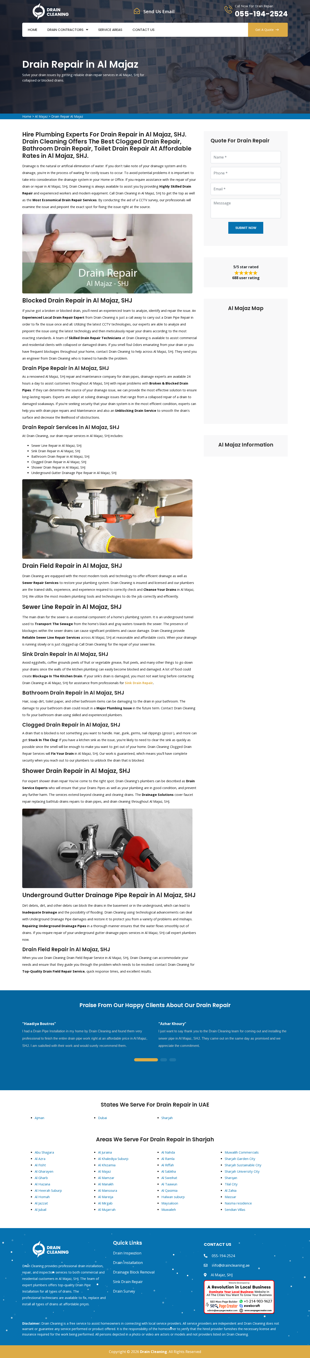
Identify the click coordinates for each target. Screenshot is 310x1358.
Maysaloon (169, 1203)
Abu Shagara (44, 1152)
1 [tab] (146, 1060)
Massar (230, 1196)
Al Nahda (168, 1152)
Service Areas (110, 29)
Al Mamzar (106, 1177)
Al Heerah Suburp (48, 1190)
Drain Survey (124, 1291)
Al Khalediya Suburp (113, 1158)
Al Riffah (167, 1165)
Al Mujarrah (107, 1209)
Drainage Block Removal (134, 1272)
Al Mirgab (105, 1203)
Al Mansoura (107, 1190)
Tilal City (231, 1184)
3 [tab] (173, 1060)
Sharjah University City (242, 1171)
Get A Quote (264, 29)
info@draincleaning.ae (231, 1265)
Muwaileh (168, 1209)
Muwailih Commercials (242, 1152)
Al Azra (40, 1158)
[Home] (50, 10)
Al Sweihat (169, 1177)
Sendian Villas (235, 1209)
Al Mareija (105, 1196)
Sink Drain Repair (139, 683)
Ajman (39, 1117)
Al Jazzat (41, 1203)
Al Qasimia (169, 1190)
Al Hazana (42, 1184)
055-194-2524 (261, 14)
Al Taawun (169, 1184)
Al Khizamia (107, 1165)
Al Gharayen (44, 1171)
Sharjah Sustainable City (243, 1165)
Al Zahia (230, 1190)
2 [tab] (164, 1060)
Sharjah (167, 1117)
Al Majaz (41, 116)
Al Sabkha (168, 1171)
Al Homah (42, 1196)
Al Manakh (105, 1184)
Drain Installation (128, 1262)
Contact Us (144, 29)
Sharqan (231, 1177)
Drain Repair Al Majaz (67, 116)
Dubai (102, 1117)
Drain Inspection (127, 1253)
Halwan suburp (173, 1196)
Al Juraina (105, 1152)
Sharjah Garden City (240, 1158)
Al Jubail (40, 1209)
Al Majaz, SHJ (222, 1274)
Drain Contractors (65, 29)
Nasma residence (238, 1203)
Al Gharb (41, 1177)
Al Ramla (168, 1158)
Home (32, 29)
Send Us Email (159, 11)
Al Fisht (40, 1165)
